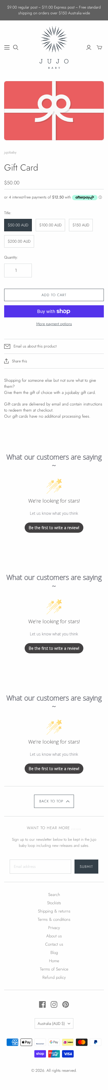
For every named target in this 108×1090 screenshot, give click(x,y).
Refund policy (54, 977)
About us (54, 936)
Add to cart (54, 295)
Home (54, 961)
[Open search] (16, 47)
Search (54, 895)
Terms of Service (54, 969)
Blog (54, 953)
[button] (54, 801)
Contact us (54, 944)
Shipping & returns (54, 911)
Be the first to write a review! (54, 527)
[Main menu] (7, 47)
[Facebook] (42, 1004)
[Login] (89, 47)
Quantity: (11, 257)
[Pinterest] (65, 1004)
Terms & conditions (54, 919)
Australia (51, 1023)
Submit (86, 866)
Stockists (54, 903)
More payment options (54, 324)
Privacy (54, 928)
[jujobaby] (54, 46)
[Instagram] (54, 1004)
